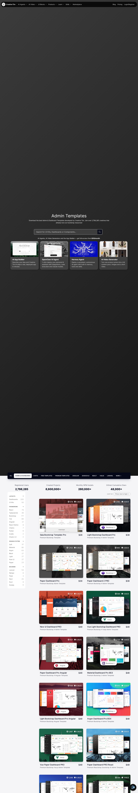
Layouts (12, 496)
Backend (12, 567)
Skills (67, 4)
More (118, 476)
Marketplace (77, 4)
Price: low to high (121, 494)
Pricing (120, 4)
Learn (60, 4)
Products (51, 4)
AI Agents (21, 4)
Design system (14, 541)
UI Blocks (41, 4)
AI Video (32, 4)
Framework (13, 506)
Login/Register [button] (129, 4)
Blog (114, 4)
